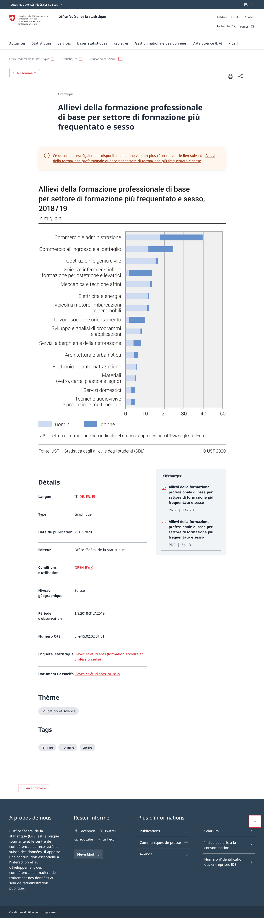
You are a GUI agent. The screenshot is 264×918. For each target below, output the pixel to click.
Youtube (86, 839)
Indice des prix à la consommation (220, 845)
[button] (17, 43)
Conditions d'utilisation (24, 912)
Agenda (146, 854)
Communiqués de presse (160, 842)
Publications (150, 831)
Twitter (110, 831)
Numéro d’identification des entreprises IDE (224, 862)
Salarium (211, 831)
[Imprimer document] (230, 76)
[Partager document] (240, 76)
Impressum (50, 912)
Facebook (87, 831)
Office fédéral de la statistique (82, 16)
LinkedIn (109, 839)
